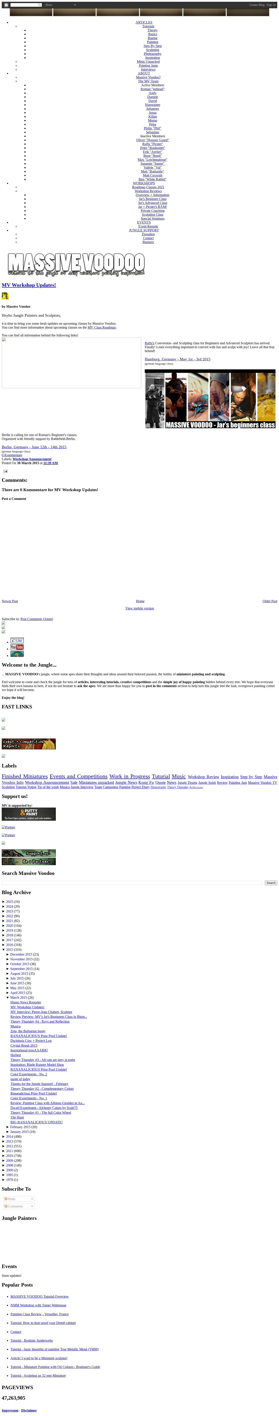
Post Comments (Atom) (36, 619)
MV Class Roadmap (102, 327)
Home (140, 601)
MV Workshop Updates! (29, 285)
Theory (153, 30)
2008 (10, 1165)
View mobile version (139, 608)
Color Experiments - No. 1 (28, 1098)
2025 (10, 901)
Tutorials (148, 26)
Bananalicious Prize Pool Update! (33, 1093)
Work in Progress (129, 776)
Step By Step (153, 46)
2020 (10, 925)
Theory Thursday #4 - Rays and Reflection (40, 1021)
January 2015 (20, 1132)
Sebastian (152, 132)
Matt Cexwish (152, 175)
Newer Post (10, 601)
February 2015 (20, 1127)
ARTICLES (144, 22)
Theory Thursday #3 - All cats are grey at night (42, 1060)
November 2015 (22, 959)
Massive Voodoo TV (262, 782)
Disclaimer (29, 1410)
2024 (10, 906)
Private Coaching (153, 210)
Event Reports (148, 226)
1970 (10, 1180)
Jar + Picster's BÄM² (152, 207)
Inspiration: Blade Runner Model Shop (37, 1064)
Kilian (152, 116)
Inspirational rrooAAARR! (29, 1050)
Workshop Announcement (47, 782)
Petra (152, 124)
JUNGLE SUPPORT (144, 230)
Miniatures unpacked (96, 782)
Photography (153, 54)
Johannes (152, 108)
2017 (10, 940)
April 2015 (18, 993)
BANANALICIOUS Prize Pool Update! (38, 1036)
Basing (152, 38)
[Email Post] (4, 471)
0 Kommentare (12, 455)
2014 (10, 1136)
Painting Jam (238, 782)
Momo (152, 120)
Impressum (10, 1410)
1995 (10, 1175)
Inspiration (152, 57)
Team (98, 787)
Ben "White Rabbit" (153, 179)
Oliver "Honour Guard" (152, 140)
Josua (153, 112)
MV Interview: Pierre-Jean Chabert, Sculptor (41, 1012)
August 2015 (19, 973)
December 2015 (21, 954)
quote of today (20, 1079)
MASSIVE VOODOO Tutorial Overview (39, 1296)
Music (179, 776)
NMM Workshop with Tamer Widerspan (38, 1305)
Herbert (15, 1055)
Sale (73, 782)
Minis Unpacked (148, 61)
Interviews (148, 69)
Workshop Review (203, 776)
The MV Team (148, 81)
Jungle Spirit (207, 782)
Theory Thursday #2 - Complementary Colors (42, 1088)
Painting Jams (148, 65)
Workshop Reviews (148, 191)
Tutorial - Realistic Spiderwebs (31, 1340)
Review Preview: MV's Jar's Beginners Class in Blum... (48, 1017)
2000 (10, 1170)
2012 (10, 1146)
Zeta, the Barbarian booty (28, 1031)
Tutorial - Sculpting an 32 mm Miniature (38, 1375)
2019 (10, 930)
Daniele (152, 97)
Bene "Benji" (152, 156)
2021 (10, 921)
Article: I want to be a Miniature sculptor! (38, 1358)
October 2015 (20, 964)
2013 (10, 1141)
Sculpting (152, 50)
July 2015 (17, 978)
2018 (10, 935)
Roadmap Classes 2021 (148, 187)
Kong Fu (146, 782)
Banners (148, 242)
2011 (10, 1151)
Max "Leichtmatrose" (152, 159)
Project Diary (140, 787)
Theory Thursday (178, 787)
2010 (10, 1156)
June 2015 (17, 983)
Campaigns (110, 787)
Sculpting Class (152, 214)
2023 (10, 911)
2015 (10, 949)
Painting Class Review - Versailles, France (39, 1314)
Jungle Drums (187, 782)
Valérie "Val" (153, 167)
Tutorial (161, 776)
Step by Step (251, 776)
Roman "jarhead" (153, 89)
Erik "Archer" (152, 152)
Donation (148, 234)
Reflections (196, 787)
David (152, 101)
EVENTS (144, 222)
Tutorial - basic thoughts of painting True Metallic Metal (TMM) (54, 1349)
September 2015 (22, 969)
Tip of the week (48, 787)
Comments (15, 1206)
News (171, 782)
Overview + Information (152, 195)
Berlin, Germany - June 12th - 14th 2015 (34, 447)
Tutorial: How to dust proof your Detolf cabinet (43, 1323)
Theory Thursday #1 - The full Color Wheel (40, 1112)
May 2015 (17, 988)
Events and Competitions (79, 776)
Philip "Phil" (152, 128)
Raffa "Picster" (152, 144)
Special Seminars (152, 218)
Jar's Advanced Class (152, 203)
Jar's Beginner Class (153, 199)
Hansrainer (152, 105)
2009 (10, 1160)
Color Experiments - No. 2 (28, 1074)
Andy (153, 93)
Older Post (270, 601)
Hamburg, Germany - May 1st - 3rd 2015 (177, 359)
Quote (160, 782)
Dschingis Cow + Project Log (31, 1040)
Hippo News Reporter (25, 1002)
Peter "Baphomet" (152, 148)
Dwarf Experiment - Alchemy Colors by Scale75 (44, 1108)
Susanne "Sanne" (153, 163)
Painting (152, 42)
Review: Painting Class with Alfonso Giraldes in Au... (47, 1103)
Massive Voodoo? (148, 77)
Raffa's (149, 343)
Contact (148, 238)
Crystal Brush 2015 (23, 1045)
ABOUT (144, 73)
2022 (10, 916)
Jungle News (126, 782)
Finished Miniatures (25, 776)
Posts (11, 1199)
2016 (10, 945)
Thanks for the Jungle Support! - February (39, 1084)
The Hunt (17, 1117)
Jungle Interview (82, 787)
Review (222, 782)
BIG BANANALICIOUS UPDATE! (36, 1122)
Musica (65, 787)
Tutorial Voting (26, 787)
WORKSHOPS (144, 183)
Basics (152, 34)
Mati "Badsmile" (152, 171)
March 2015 (19, 997)
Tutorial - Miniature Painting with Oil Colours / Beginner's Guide (55, 1367)
